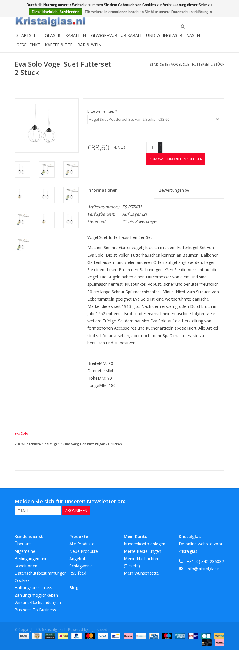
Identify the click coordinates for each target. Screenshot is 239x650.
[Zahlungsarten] (23, 635)
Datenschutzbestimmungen (41, 573)
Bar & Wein (89, 44)
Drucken (115, 444)
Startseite (28, 35)
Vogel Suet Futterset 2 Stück (197, 64)
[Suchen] (181, 27)
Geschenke (28, 44)
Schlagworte (81, 566)
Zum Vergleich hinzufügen (84, 444)
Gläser (52, 35)
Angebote (78, 558)
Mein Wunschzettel (142, 573)
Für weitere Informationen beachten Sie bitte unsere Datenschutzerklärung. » (148, 12)
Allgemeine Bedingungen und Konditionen (31, 558)
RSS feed (77, 573)
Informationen (102, 190)
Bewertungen (174, 190)
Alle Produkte (81, 543)
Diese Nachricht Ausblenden (55, 12)
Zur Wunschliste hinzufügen (38, 444)
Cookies (22, 580)
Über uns (23, 543)
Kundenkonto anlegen (144, 543)
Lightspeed (98, 629)
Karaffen (75, 35)
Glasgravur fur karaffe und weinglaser (136, 35)
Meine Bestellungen (142, 551)
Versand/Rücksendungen (38, 602)
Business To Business (35, 609)
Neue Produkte (83, 551)
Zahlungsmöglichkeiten (36, 595)
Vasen (193, 35)
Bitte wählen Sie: (102, 111)
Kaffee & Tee (58, 44)
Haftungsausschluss (33, 587)
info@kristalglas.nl (204, 568)
